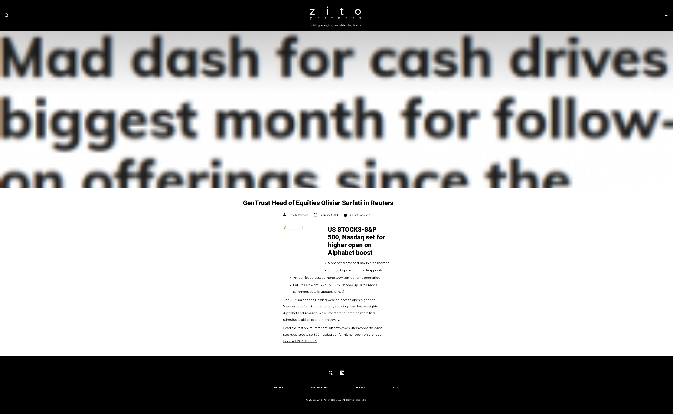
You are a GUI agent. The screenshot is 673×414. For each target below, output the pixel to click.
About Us (319, 387)
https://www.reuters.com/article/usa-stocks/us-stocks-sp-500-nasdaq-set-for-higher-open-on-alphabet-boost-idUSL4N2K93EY (333, 334)
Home (279, 387)
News (361, 387)
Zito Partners (300, 215)
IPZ (396, 387)
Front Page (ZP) (361, 215)
